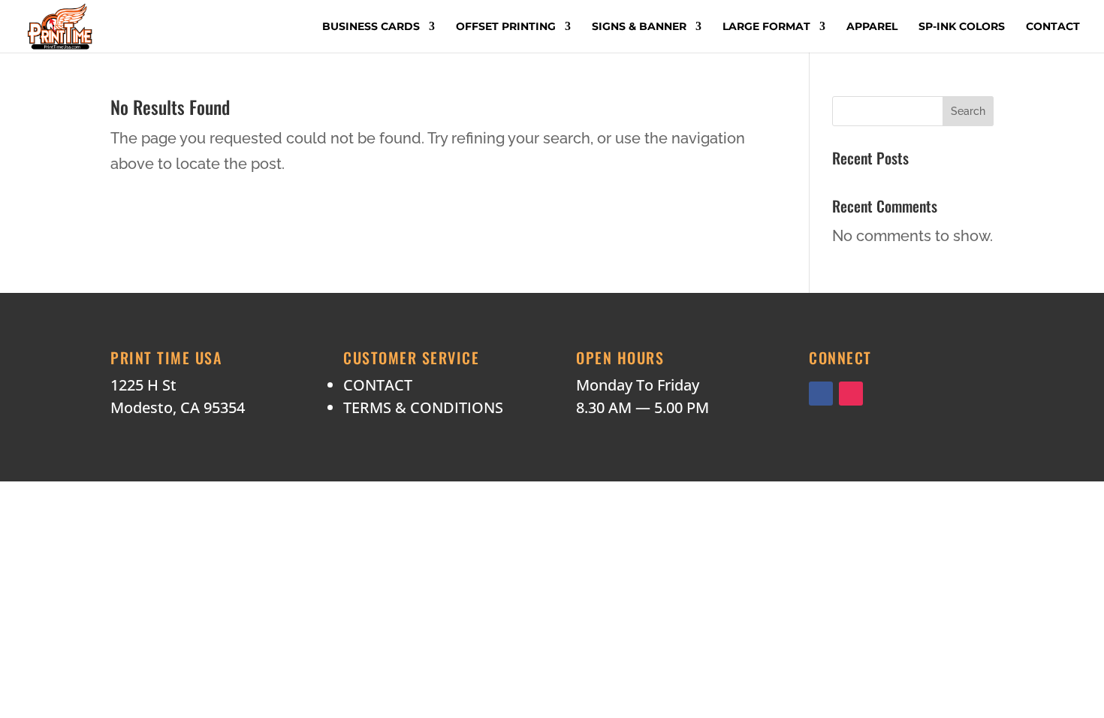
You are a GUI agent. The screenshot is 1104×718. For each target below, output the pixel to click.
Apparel (871, 27)
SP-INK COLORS (961, 27)
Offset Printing (506, 27)
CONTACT (377, 385)
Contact (1053, 27)
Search (968, 111)
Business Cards (371, 27)
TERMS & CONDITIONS (423, 407)
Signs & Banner (639, 27)
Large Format (766, 27)
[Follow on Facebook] (821, 394)
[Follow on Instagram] (851, 394)
